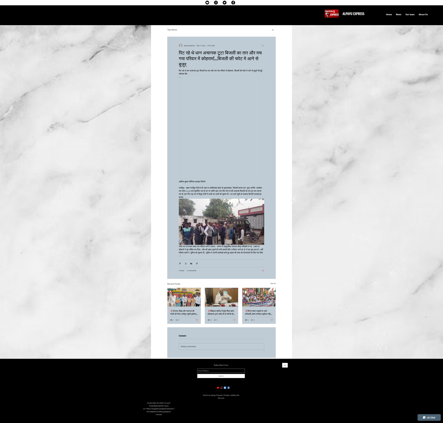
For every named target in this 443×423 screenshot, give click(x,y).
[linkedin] (221, 388)
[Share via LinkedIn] (191, 263)
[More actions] (262, 45)
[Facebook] (233, 2)
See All (273, 283)
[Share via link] (197, 263)
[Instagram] (216, 2)
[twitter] (225, 388)
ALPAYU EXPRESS (353, 13)
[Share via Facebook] (180, 263)
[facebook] (228, 388)
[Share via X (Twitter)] (185, 263)
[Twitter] (224, 2)
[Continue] (285, 365)
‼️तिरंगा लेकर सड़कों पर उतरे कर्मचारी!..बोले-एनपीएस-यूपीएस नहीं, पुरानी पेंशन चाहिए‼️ (258, 312)
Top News (172, 29)
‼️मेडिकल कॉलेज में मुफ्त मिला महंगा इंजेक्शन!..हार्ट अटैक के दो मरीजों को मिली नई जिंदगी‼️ (221, 312)
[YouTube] (207, 2)
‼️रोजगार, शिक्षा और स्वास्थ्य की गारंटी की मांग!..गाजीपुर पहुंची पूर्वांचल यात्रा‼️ (183, 312)
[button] (273, 30)
